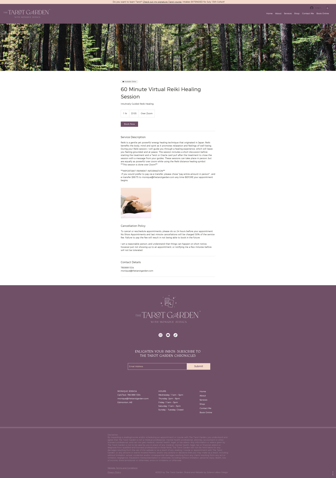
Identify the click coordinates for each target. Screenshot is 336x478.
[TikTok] (175, 335)
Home (203, 391)
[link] (129, 124)
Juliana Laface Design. (217, 472)
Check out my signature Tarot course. (162, 2)
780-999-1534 (133, 395)
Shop (202, 404)
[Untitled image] (136, 203)
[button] (327, 8)
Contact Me (205, 408)
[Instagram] (160, 335)
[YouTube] (168, 335)
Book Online (206, 412)
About (203, 395)
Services (203, 400)
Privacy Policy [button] (114, 472)
